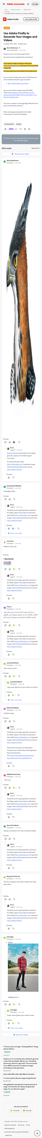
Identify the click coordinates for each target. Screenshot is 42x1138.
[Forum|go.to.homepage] (16, 4)
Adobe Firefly (27, 9)
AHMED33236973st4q (13, 774)
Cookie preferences (9, 1128)
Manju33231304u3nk (13, 876)
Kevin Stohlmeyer (12, 48)
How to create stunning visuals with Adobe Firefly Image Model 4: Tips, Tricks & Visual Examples (20, 95)
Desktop (18, 124)
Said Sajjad (10, 937)
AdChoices (9, 1135)
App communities (15, 9)
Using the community (10, 1125)
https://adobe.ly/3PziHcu (14, 469)
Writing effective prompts (15, 92)
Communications (9, 124)
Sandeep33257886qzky (14, 486)
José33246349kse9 (13, 663)
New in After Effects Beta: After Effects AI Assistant (18, 1074)
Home (6, 9)
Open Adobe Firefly (31, 19)
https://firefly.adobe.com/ (15, 464)
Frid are (9, 607)
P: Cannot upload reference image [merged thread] (19, 1078)
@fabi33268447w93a (13, 453)
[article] (21, 301)
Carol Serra (10, 541)
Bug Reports (7, 1070)
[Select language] (28, 4)
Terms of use (21, 1125)
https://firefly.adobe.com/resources (18, 83)
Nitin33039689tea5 (13, 708)
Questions (7, 11)
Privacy (28, 1125)
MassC (12, 448)
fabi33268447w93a (13, 160)
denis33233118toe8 (13, 825)
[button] (4, 5)
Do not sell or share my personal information (16, 1132)
